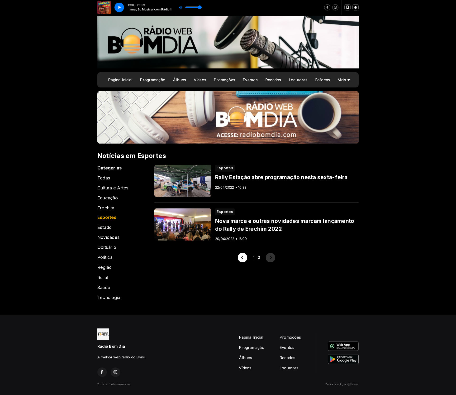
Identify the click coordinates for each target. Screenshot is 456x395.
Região (104, 267)
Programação (152, 79)
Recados (273, 79)
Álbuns (179, 79)
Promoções (224, 79)
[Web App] (347, 7)
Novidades (108, 237)
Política (105, 257)
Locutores (298, 79)
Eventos (250, 79)
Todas (103, 177)
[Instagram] (335, 7)
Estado (104, 227)
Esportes (106, 217)
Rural (102, 277)
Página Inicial (120, 79)
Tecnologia (108, 297)
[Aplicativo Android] (355, 7)
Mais (342, 79)
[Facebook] (327, 7)
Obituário (106, 247)
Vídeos (200, 79)
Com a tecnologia (335, 384)
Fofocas (322, 79)
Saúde (103, 287)
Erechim (105, 207)
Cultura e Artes (113, 187)
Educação (107, 197)
